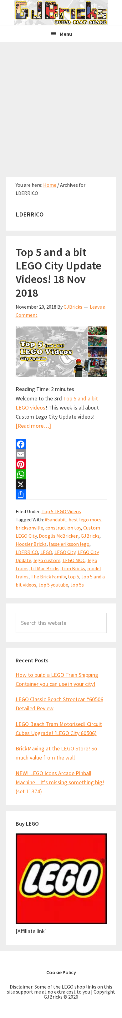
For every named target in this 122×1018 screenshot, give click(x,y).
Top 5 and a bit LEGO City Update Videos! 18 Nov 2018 (58, 272)
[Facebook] (61, 444)
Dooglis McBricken (59, 536)
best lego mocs (85, 519)
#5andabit (55, 519)
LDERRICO (27, 552)
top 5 (73, 576)
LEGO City (64, 552)
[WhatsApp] (61, 474)
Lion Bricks (73, 568)
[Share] (61, 494)
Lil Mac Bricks (45, 568)
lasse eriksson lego (69, 544)
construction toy (63, 528)
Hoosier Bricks (31, 544)
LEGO (46, 552)
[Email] (61, 454)
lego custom (46, 560)
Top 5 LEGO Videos (61, 511)
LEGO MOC (74, 560)
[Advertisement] (61, 106)
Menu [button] (66, 34)
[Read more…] (33, 425)
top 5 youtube (53, 585)
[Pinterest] (61, 464)
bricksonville (29, 528)
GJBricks (90, 536)
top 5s (77, 585)
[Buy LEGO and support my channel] (61, 922)
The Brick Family (48, 576)
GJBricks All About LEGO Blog (61, 12)
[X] (61, 484)
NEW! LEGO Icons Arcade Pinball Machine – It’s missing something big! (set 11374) (60, 782)
